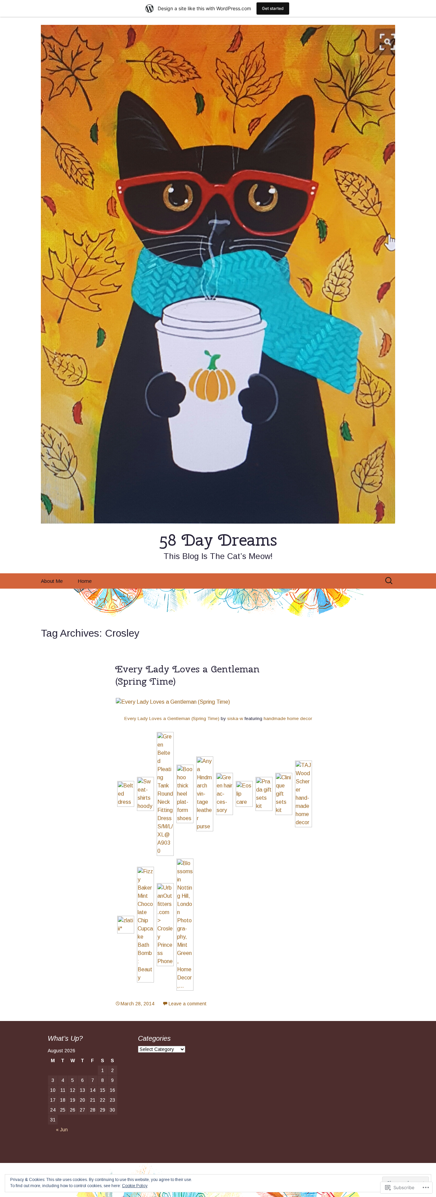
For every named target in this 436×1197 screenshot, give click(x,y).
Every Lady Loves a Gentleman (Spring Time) (187, 675)
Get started (273, 8)
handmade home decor (288, 718)
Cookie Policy (134, 1185)
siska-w (235, 718)
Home (85, 581)
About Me (52, 581)
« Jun (62, 1129)
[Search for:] (389, 581)
